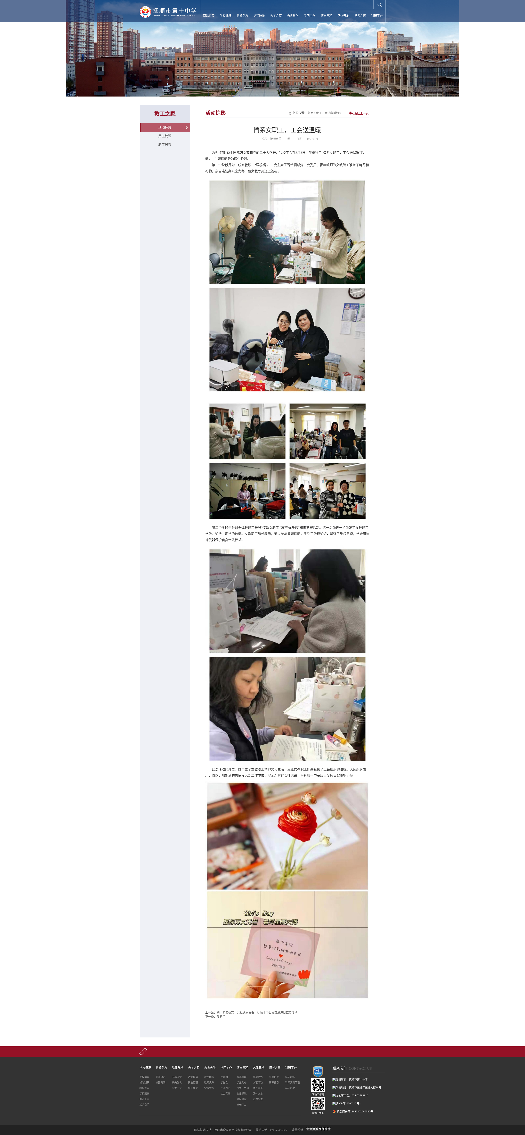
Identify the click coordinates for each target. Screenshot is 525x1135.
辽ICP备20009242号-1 (349, 1103)
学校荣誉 (144, 1093)
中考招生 (274, 1077)
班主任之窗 (243, 1088)
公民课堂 (242, 1099)
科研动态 (290, 1077)
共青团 (224, 1077)
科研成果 (290, 1088)
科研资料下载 (292, 1082)
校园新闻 (160, 1082)
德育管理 (326, 15)
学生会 (224, 1082)
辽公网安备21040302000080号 (355, 1111)
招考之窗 (360, 15)
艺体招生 (258, 1099)
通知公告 (160, 1077)
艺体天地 (343, 15)
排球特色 (258, 1077)
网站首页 (209, 15)
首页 (311, 113)
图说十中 (144, 1099)
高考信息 (274, 1082)
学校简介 (144, 1077)
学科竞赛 (209, 1088)
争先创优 (177, 1082)
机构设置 (144, 1088)
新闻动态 (242, 15)
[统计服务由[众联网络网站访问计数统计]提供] (318, 1130)
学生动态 (242, 1082)
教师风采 (209, 1082)
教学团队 (209, 1077)
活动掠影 (164, 127)
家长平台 (242, 1104)
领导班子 (144, 1082)
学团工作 (309, 15)
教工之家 (276, 15)
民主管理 (164, 136)
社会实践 (225, 1093)
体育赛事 (258, 1088)
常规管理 (242, 1077)
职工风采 (164, 144)
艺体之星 (258, 1093)
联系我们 (144, 1104)
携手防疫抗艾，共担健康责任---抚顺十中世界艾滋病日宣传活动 (257, 1012)
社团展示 (225, 1088)
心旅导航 (242, 1093)
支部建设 (177, 1077)
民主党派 (177, 1088)
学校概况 (225, 15)
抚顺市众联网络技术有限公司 (233, 1130)
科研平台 (377, 15)
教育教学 (293, 15)
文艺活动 (258, 1082)
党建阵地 (259, 15)
